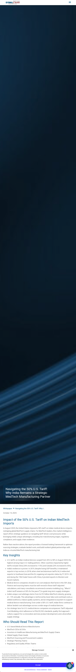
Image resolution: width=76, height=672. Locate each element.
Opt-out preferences (30, 669)
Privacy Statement (42, 669)
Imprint (50, 669)
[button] (73, 650)
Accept (38, 665)
